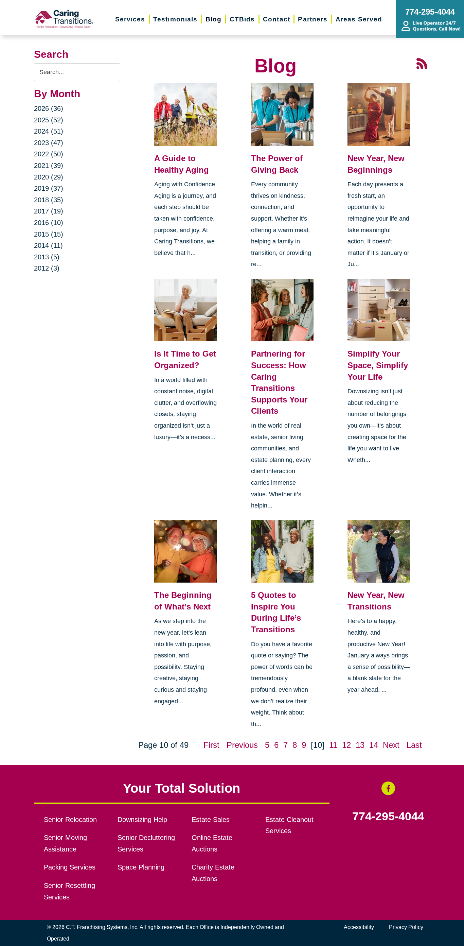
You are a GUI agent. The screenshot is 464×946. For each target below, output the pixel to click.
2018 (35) (48, 200)
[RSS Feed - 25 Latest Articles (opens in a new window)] (422, 62)
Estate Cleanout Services (289, 825)
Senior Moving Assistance (65, 843)
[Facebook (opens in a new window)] (388, 788)
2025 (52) (48, 120)
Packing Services (69, 867)
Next (391, 745)
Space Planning (141, 867)
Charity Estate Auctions (213, 872)
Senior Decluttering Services (146, 843)
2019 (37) (48, 188)
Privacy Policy (406, 927)
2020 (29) (48, 177)
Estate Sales (211, 819)
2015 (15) (48, 234)
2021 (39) (48, 165)
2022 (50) (48, 154)
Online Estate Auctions (212, 843)
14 (373, 745)
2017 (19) (48, 211)
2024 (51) (48, 131)
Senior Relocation (70, 819)
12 (346, 745)
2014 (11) (48, 245)
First (211, 745)
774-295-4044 (388, 816)
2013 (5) (46, 257)
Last (414, 745)
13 (360, 745)
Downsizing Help (142, 819)
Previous (242, 745)
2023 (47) (48, 143)
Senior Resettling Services (69, 891)
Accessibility (359, 927)
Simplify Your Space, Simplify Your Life (377, 365)
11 (333, 745)
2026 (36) (48, 108)
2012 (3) (46, 268)
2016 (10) (48, 222)
